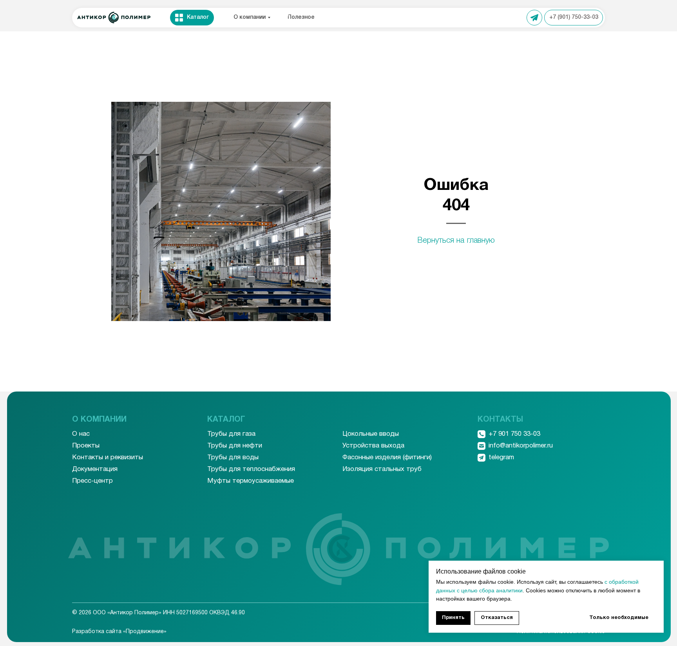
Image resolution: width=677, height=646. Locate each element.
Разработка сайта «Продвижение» (119, 631)
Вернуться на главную (456, 240)
